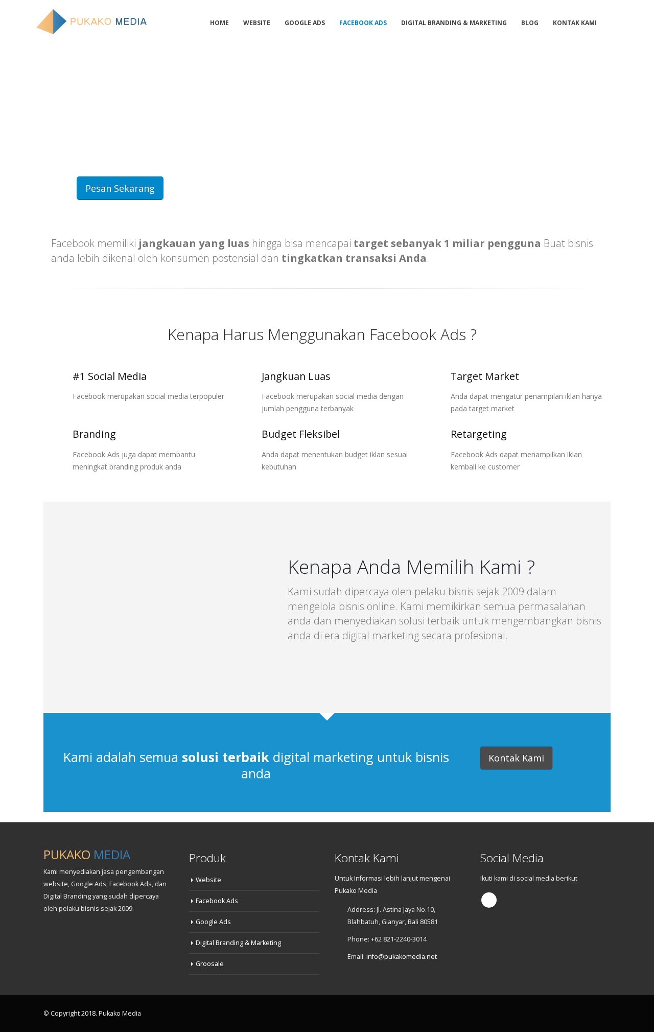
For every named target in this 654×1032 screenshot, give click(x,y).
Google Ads (305, 22)
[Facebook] (616, 22)
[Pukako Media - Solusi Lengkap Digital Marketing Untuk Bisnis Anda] (92, 20)
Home (219, 22)
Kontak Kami (575, 22)
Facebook (489, 900)
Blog (530, 22)
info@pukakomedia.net (401, 956)
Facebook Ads (363, 22)
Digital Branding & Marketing (454, 22)
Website (256, 22)
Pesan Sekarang (120, 188)
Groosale (210, 963)
